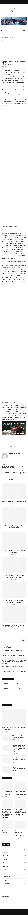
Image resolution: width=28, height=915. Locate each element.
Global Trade (14, 863)
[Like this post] (11, 448)
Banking (14, 849)
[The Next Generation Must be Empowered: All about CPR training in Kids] (20, 786)
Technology (14, 880)
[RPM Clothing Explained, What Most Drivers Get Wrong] (14, 515)
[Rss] (19, 2)
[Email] (17, 2)
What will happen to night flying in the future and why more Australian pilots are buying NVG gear (20, 833)
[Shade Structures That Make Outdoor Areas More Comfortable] (14, 565)
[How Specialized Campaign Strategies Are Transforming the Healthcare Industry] (14, 614)
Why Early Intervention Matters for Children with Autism (18, 769)
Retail (14, 873)
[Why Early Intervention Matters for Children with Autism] (6, 769)
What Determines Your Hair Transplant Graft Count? (14, 728)
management (5, 269)
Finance (14, 859)
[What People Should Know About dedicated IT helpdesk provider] (14, 590)
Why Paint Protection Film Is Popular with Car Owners (19, 736)
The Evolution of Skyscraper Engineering (6, 832)
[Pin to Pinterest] (17, 448)
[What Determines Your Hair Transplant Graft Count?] (14, 717)
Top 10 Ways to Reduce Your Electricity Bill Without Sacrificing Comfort (20, 812)
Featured (10, 36)
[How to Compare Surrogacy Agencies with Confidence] (6, 760)
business (14, 852)
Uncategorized (14, 883)
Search (3, 638)
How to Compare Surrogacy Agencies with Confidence (18, 759)
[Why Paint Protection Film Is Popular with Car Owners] (6, 738)
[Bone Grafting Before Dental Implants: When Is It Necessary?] (7, 786)
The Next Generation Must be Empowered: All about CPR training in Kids (20, 794)
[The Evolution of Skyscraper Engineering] (7, 825)
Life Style (14, 869)
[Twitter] (10, 2)
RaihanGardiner (11, 64)
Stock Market (14, 876)
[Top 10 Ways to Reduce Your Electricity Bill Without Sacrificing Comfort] (20, 804)
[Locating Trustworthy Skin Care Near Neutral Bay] (14, 540)
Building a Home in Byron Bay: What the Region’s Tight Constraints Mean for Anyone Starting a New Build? (14, 661)
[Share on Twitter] (15, 448)
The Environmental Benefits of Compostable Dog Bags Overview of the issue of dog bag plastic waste (7, 813)
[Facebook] (8, 2)
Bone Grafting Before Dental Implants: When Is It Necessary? (7, 793)
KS (3, 440)
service (11, 407)
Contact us (4, 901)
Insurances (14, 866)
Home (3, 36)
